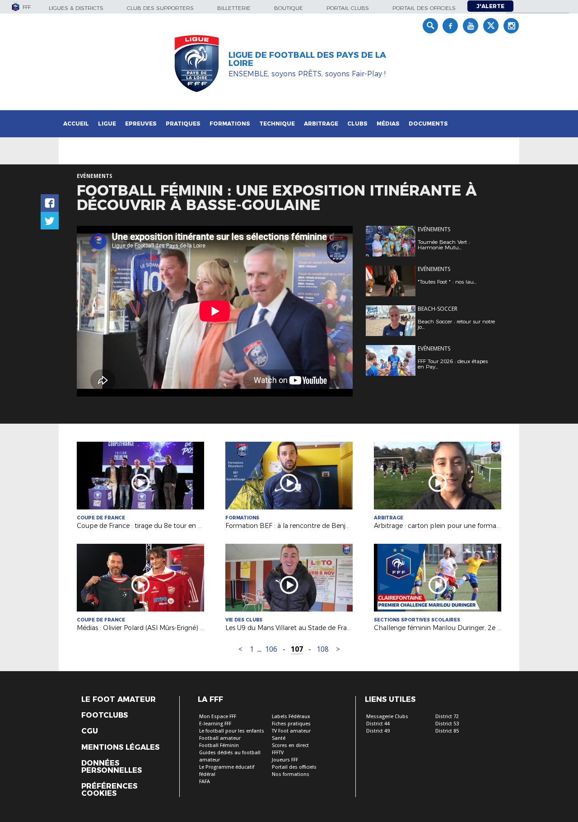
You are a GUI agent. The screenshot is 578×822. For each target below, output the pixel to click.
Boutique (288, 7)
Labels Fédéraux (291, 716)
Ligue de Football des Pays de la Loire (307, 59)
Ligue (107, 123)
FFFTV (278, 753)
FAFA (204, 782)
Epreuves (141, 123)
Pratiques (183, 123)
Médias (388, 123)
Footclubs (104, 715)
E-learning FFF (215, 724)
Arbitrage (321, 123)
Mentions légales (120, 747)
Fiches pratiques (291, 724)
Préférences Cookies (109, 790)
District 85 (447, 731)
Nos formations (290, 774)
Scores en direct (290, 745)
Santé (278, 738)
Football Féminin (219, 745)
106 (271, 649)
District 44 (378, 724)
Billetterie (234, 7)
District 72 (447, 716)
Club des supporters (160, 7)
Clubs (357, 123)
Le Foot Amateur (118, 699)
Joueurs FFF (285, 760)
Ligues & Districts (76, 7)
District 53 (447, 724)
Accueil (76, 123)
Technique (277, 123)
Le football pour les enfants (231, 731)
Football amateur (220, 738)
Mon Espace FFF (217, 716)
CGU (89, 731)
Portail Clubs (347, 7)
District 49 (378, 731)
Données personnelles (111, 767)
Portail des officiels (424, 7)
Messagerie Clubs (387, 716)
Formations (230, 123)
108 (323, 649)
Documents (428, 123)
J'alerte (490, 6)
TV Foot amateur (291, 731)
